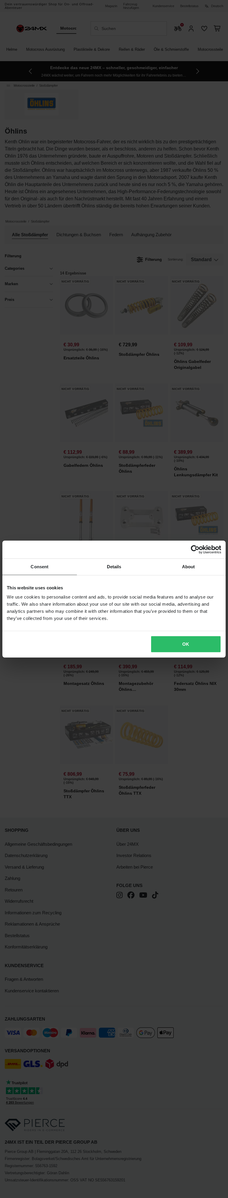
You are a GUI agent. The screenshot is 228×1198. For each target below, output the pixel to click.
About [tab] (188, 566)
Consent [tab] (39, 566)
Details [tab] (114, 566)
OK (185, 644)
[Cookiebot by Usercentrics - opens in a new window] (195, 549)
